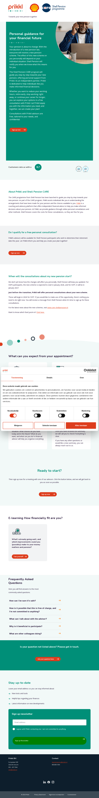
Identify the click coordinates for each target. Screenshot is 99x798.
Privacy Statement (40, 794)
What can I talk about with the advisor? (28, 619)
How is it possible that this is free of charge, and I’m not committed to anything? (32, 610)
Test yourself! (18, 557)
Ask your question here (46, 659)
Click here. (40, 312)
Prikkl (78, 203)
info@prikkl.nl (12, 770)
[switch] (37, 415)
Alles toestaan (81, 425)
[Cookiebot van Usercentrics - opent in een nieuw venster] (85, 371)
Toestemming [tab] (17, 378)
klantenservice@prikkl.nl (59, 762)
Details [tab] (50, 378)
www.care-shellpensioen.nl (57, 307)
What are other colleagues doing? (25, 634)
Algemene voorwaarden (56, 794)
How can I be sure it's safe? (22, 601)
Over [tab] (82, 378)
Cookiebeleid (71, 794)
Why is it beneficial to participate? (25, 626)
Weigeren (18, 425)
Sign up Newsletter (21, 741)
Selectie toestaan (49, 425)
